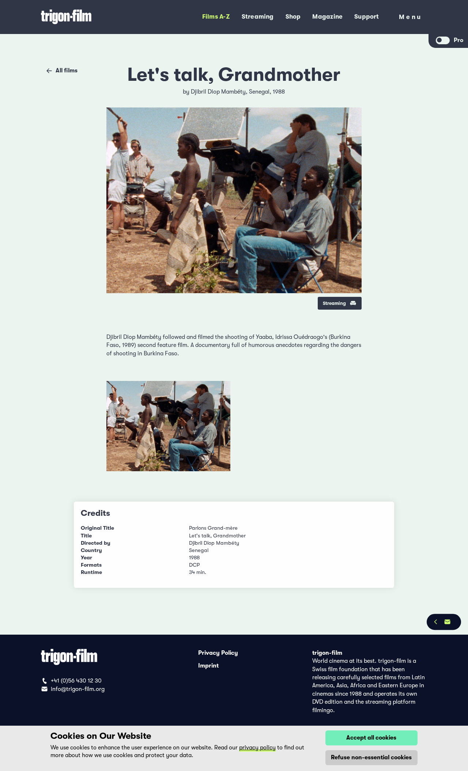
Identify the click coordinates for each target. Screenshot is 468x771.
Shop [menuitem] (293, 16)
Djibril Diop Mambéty (218, 91)
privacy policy (257, 747)
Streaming (334, 303)
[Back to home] (90, 17)
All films (67, 70)
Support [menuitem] (366, 16)
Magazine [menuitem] (327, 16)
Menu (410, 18)
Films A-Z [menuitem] (216, 16)
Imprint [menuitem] (208, 665)
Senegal (259, 91)
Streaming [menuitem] (258, 16)
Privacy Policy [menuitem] (218, 653)
